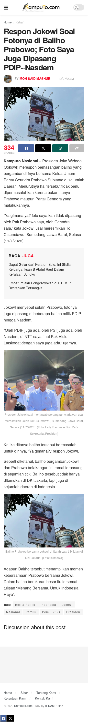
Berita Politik (25, 604)
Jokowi (67, 604)
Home (8, 22)
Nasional (13, 612)
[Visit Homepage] (41, 7)
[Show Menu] (6, 7)
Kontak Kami (44, 698)
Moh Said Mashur (35, 78)
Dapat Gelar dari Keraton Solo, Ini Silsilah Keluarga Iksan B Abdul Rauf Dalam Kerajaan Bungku (41, 269)
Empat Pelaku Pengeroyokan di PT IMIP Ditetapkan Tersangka (40, 285)
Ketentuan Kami (15, 698)
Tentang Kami (46, 692)
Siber (24, 692)
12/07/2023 (66, 78)
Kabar (20, 22)
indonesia (48, 604)
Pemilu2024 (51, 612)
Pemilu (31, 612)
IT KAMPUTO (54, 705)
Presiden (73, 612)
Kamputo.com (23, 705)
